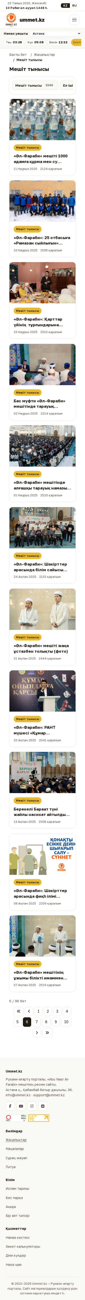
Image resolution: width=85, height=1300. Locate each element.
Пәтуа (11, 1167)
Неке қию (14, 1265)
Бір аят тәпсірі (18, 1216)
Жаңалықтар (16, 1140)
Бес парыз (14, 1198)
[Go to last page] (47, 1033)
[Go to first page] (19, 1011)
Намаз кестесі (18, 1237)
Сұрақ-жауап (16, 1158)
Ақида (11, 1207)
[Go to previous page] (29, 1011)
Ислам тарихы (17, 1188)
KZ (65, 5)
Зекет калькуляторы (23, 1246)
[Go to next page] (37, 1033)
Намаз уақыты (16, 33)
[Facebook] (10, 1106)
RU (74, 5)
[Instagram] (31, 1106)
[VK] (42, 1106)
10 (66, 1021)
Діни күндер (16, 1255)
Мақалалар (15, 1149)
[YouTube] (21, 1106)
